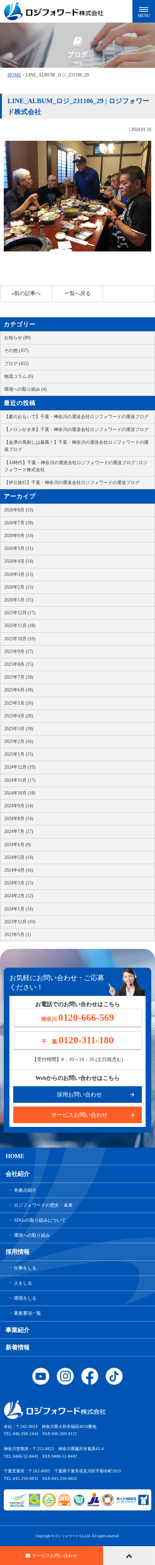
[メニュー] (143, 11)
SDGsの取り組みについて (40, 1220)
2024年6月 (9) (17, 844)
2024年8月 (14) (18, 818)
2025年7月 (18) (18, 677)
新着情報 (18, 1347)
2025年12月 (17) (19, 612)
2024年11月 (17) (19, 780)
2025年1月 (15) (18, 754)
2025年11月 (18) (19, 625)
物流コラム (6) (18, 376)
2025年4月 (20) (18, 716)
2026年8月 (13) (18, 510)
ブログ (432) (16, 363)
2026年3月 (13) (18, 574)
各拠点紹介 (25, 1190)
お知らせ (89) (17, 337)
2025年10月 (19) (19, 638)
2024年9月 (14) (18, 805)
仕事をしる (25, 1268)
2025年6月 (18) (18, 690)
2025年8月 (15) (18, 664)
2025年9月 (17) (18, 651)
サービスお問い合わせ (79, 1115)
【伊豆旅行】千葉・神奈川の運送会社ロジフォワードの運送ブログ (72, 482)
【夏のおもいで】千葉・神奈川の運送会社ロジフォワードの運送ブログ (76, 416)
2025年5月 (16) (18, 703)
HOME (14, 75)
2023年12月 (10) (19, 921)
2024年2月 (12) (18, 895)
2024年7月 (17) (18, 831)
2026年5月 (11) (18, 548)
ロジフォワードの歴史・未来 (43, 1205)
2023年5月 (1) (17, 934)
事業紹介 (18, 1330)
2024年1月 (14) (18, 909)
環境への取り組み (32, 1235)
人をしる (23, 1283)
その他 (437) (16, 350)
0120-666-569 (77, 1017)
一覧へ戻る (77, 293)
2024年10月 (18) (19, 793)
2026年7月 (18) (18, 522)
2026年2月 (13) (18, 587)
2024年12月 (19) (19, 767)
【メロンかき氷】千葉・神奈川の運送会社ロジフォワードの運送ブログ (76, 429)
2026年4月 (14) (18, 561)
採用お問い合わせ (79, 1095)
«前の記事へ (26, 293)
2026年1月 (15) (18, 600)
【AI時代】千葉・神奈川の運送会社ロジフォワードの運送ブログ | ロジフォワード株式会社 (75, 466)
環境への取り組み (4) (25, 389)
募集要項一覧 (27, 1313)
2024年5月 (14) (18, 857)
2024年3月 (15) (18, 883)
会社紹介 (18, 1174)
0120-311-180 (77, 1040)
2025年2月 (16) (18, 741)
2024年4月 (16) (18, 870)
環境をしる (25, 1298)
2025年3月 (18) (18, 728)
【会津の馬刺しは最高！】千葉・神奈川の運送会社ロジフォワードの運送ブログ (76, 446)
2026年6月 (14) (18, 535)
